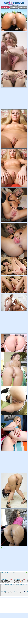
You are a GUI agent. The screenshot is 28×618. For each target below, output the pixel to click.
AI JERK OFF (14, 7)
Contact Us (25, 615)
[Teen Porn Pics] (14, 3)
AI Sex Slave (5, 7)
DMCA (20, 615)
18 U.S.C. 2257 (15, 615)
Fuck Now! (22, 7)
